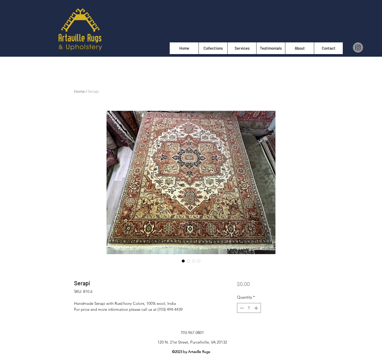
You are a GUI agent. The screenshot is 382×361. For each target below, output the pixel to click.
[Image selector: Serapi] (183, 260)
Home (79, 91)
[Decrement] (241, 308)
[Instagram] (358, 47)
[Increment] (256, 308)
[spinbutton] (249, 308)
